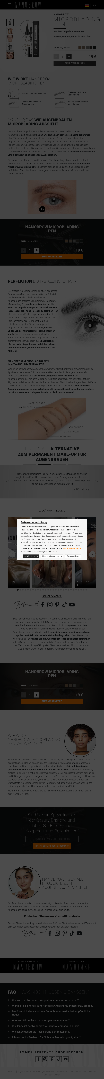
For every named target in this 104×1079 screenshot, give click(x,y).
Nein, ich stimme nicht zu (52, 556)
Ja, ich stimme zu (31, 556)
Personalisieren (73, 556)
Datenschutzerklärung (34, 522)
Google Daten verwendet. (72, 548)
